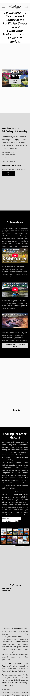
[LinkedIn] (19, 410)
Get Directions (8, 174)
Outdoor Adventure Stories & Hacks (15, 345)
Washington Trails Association (12, 678)
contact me (7, 510)
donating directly (19, 669)
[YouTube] (16, 410)
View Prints (15, 81)
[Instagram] (13, 410)
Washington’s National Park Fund (13, 637)
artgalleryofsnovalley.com (10, 158)
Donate (4, 685)
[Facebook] (11, 410)
